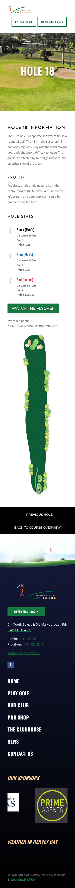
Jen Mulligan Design (23, 879)
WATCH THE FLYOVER (33, 308)
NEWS (13, 741)
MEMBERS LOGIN (26, 611)
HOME (13, 681)
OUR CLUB (18, 705)
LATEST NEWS (24, 22)
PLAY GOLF (18, 693)
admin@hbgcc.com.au (24, 653)
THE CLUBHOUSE (24, 729)
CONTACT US (20, 753)
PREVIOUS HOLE (39, 514)
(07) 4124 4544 (28, 639)
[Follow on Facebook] (11, 665)
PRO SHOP (18, 717)
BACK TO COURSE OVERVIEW (37, 527)
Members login (52, 22)
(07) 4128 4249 (32, 644)
